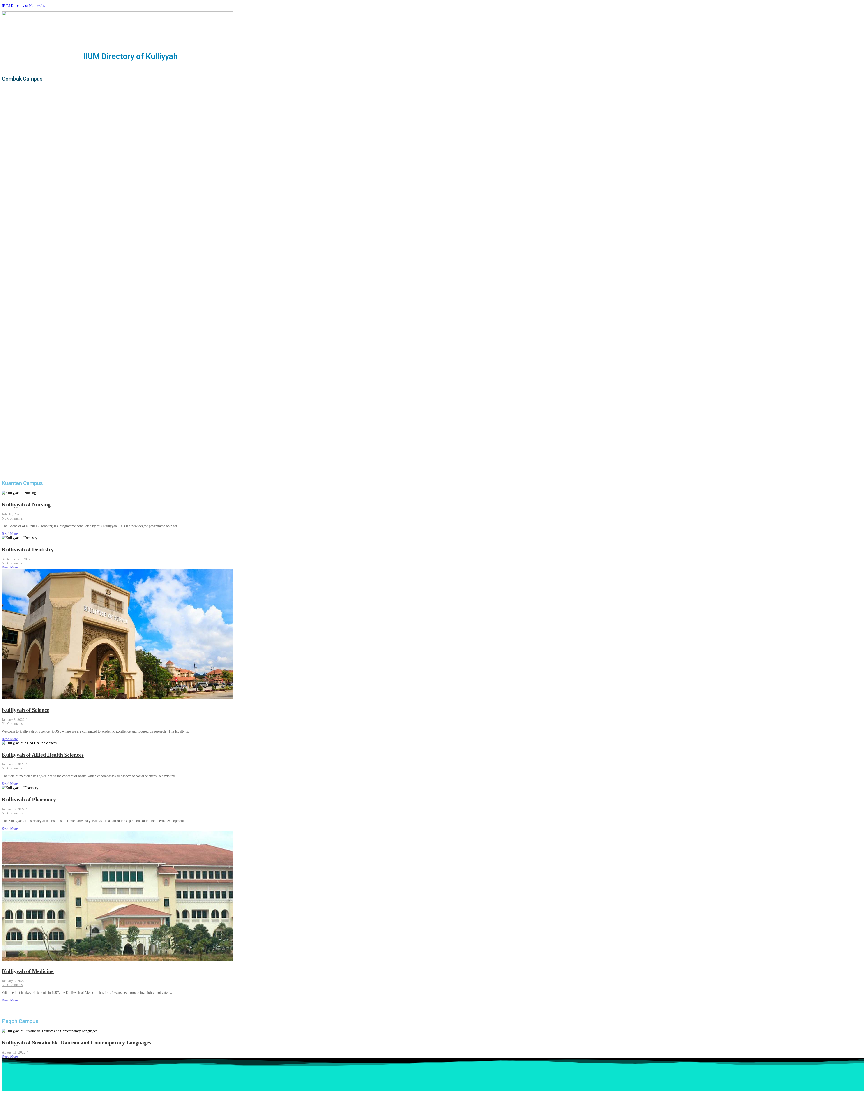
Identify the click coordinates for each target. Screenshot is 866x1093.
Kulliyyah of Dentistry (28, 549)
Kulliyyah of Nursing (26, 505)
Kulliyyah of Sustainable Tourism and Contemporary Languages (76, 1043)
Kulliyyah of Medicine (28, 971)
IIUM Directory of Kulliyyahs (23, 5)
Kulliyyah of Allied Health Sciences (43, 755)
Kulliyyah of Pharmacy (29, 799)
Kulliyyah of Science (25, 710)
